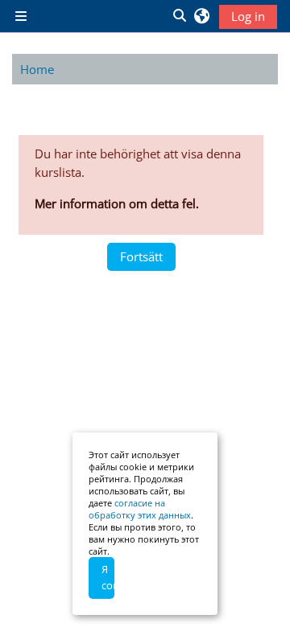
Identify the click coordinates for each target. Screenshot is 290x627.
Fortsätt (141, 256)
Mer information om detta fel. (117, 203)
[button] (179, 16)
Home (37, 69)
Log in (248, 16)
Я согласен (108, 577)
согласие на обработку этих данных (140, 509)
